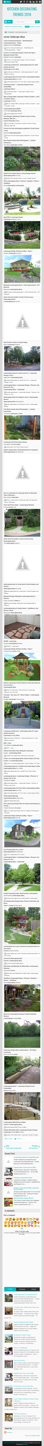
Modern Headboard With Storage (23, 1322)
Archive (34, 1289)
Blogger (25, 1444)
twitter (20, 2)
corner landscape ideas (14, 36)
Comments (22, 1289)
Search (37, 21)
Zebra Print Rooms (19, 1360)
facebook (24, 2)
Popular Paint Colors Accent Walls (24, 1373)
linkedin (33, 2)
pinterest (40, 2)
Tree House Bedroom (20, 1414)
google (27, 2)
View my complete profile (32, 1435)
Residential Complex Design (22, 1335)
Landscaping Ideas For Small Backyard (25, 1294)
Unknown (19, 1138)
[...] (33, 1163)
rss (30, 2)
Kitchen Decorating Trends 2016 (22, 11)
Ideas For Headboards (20, 1347)
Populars (10, 1289)
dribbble (36, 2)
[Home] (5, 32)
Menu (8, 1)
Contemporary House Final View (23, 1386)
